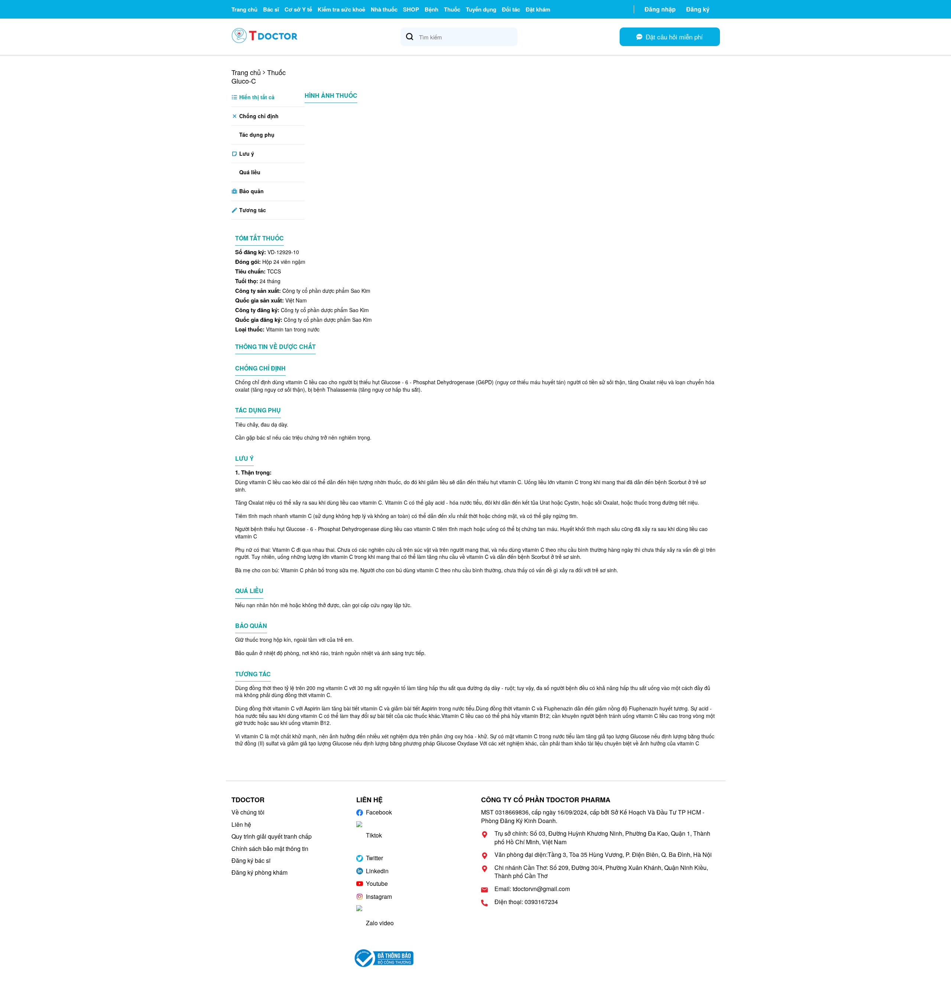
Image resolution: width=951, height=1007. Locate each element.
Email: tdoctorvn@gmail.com (532, 889)
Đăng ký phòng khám (259, 872)
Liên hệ (241, 824)
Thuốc (452, 9)
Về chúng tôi (247, 812)
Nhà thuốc (384, 9)
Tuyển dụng (481, 9)
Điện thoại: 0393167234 (526, 902)
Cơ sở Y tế (298, 9)
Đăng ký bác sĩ (250, 860)
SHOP (411, 9)
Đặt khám (538, 9)
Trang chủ (244, 9)
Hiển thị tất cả (256, 97)
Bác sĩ (271, 9)
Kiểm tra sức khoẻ (341, 9)
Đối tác (511, 9)
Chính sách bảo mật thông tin (269, 848)
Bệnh (431, 9)
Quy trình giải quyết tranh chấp (271, 836)
